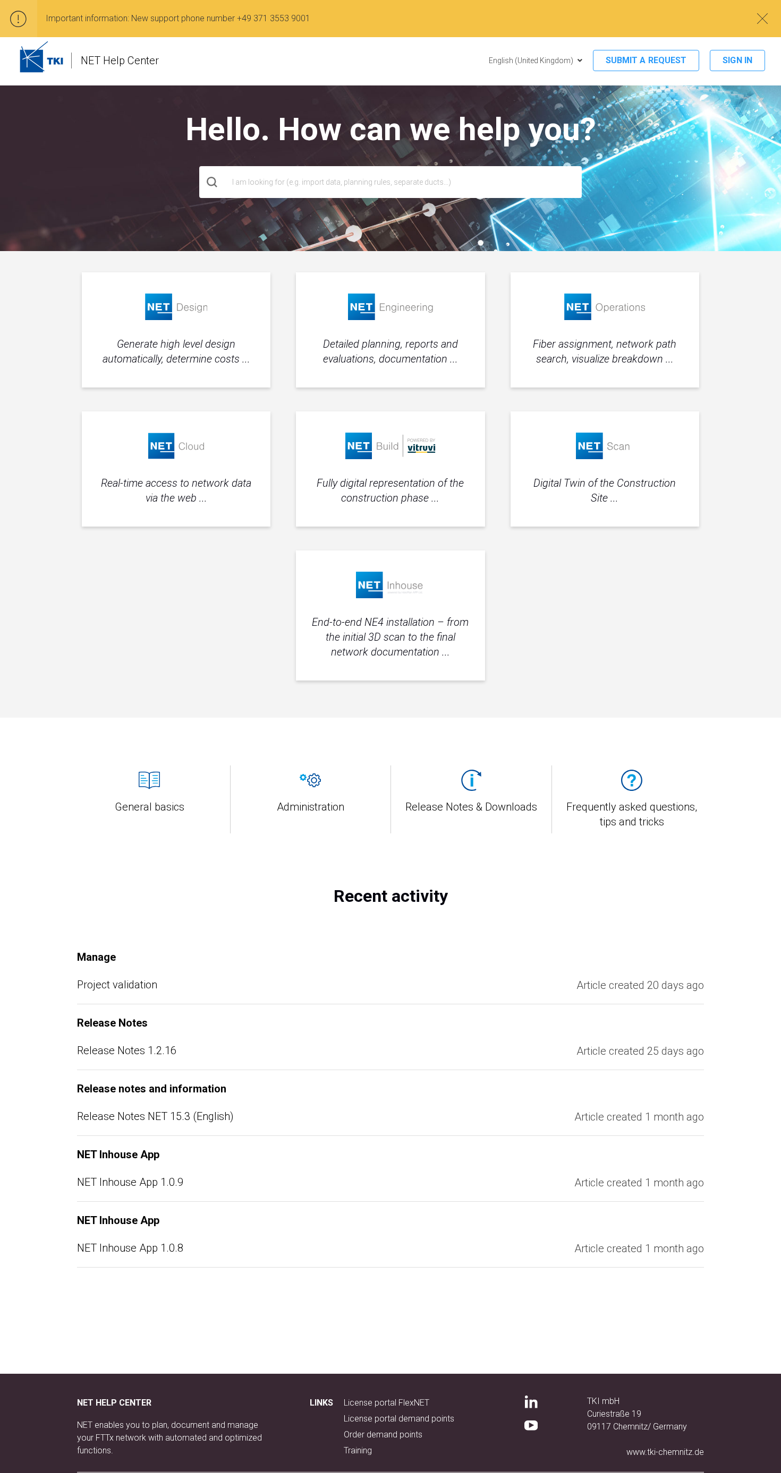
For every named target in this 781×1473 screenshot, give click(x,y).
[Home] (41, 56)
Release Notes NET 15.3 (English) (155, 1116)
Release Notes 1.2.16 (126, 1050)
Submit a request (646, 60)
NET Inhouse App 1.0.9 (130, 1182)
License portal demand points (399, 1419)
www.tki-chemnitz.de (665, 1452)
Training (358, 1450)
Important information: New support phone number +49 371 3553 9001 (178, 18)
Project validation (117, 984)
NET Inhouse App (118, 1154)
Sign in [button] (737, 60)
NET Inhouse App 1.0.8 (130, 1248)
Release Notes (112, 1023)
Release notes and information (151, 1088)
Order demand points (383, 1434)
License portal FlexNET (386, 1403)
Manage (96, 957)
